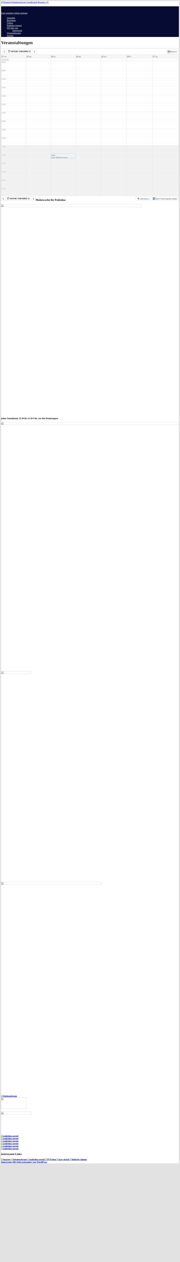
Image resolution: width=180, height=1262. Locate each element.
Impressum (17, 30)
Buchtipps (11, 20)
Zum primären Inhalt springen (14, 13)
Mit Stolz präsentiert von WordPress (29, 1162)
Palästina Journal (14, 25)
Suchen (10, 35)
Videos (10, 23)
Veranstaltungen (14, 33)
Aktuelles (11, 18)
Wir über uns (12, 28)
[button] (143, 199)
